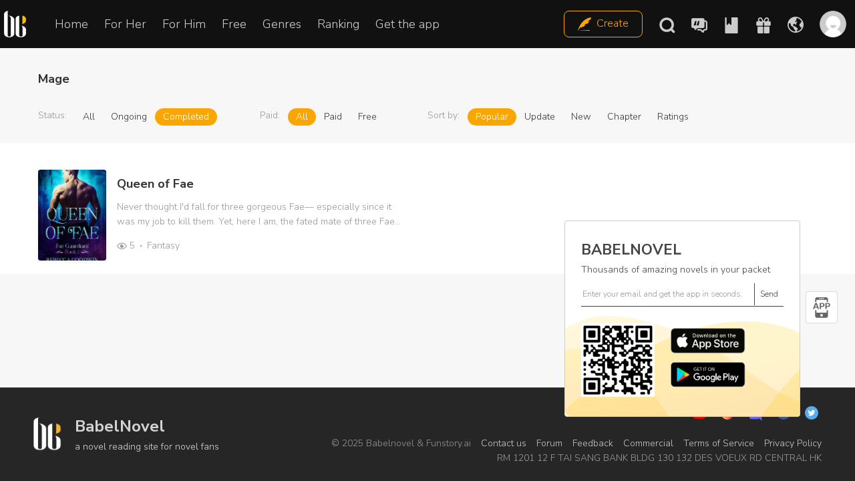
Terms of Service (718, 443)
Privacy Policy (793, 443)
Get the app (407, 24)
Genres (282, 24)
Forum (549, 443)
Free (234, 24)
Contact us (503, 443)
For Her (125, 24)
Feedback (592, 443)
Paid (333, 116)
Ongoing (129, 116)
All (89, 116)
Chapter (624, 116)
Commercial (648, 443)
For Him (184, 24)
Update (539, 116)
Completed (186, 116)
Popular (492, 116)
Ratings (673, 116)
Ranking (338, 24)
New (581, 116)
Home (71, 24)
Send (769, 294)
